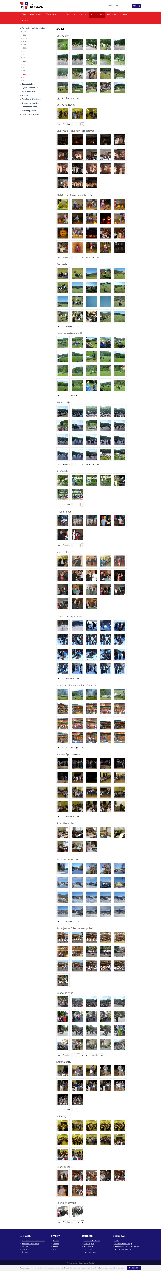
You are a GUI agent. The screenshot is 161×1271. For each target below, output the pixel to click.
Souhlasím (134, 1268)
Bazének (56, 1244)
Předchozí (66, 124)
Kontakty (25, 1252)
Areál (54, 1249)
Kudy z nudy (88, 1249)
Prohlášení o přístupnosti (30, 1244)
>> (78, 98)
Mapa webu (26, 1249)
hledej (137, 6)
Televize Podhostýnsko (92, 1241)
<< (59, 124)
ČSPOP (116, 1241)
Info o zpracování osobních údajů (33, 1241)
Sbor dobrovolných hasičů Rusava (126, 1246)
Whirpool (56, 1241)
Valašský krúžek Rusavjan (123, 1244)
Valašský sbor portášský (123, 1249)
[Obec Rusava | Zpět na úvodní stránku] (24, 6)
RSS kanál (25, 1246)
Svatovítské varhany (90, 1252)
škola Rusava (88, 1246)
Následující (70, 98)
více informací (91, 1268)
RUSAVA (36, 6)
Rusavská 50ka (89, 1244)
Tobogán (56, 1246)
